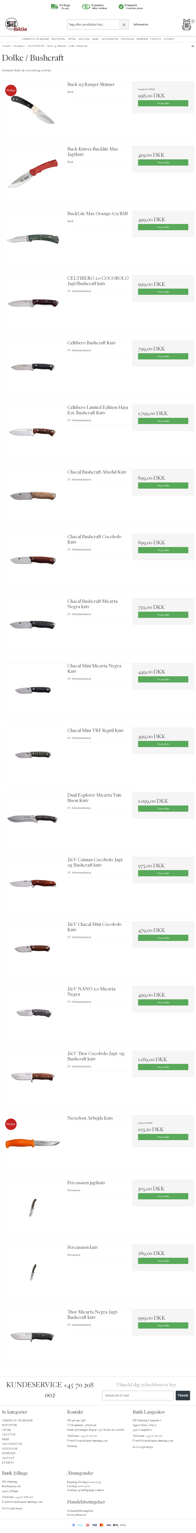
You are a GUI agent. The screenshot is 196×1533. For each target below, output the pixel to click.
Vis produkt (163, 103)
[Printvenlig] (192, 46)
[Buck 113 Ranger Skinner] (33, 110)
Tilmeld (183, 1395)
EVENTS (169, 39)
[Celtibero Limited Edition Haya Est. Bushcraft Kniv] (33, 433)
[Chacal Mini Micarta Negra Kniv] (33, 691)
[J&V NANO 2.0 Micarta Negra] (33, 1014)
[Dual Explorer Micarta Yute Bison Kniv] (33, 820)
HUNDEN (142, 39)
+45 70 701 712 (89, 1436)
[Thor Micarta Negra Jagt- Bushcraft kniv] (33, 1337)
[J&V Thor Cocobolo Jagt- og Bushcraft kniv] (33, 1079)
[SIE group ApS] (32, 24)
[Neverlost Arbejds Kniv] (33, 1143)
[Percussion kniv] (33, 1273)
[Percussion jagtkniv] (33, 1208)
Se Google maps (143, 1447)
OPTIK (72, 39)
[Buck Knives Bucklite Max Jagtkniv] (33, 174)
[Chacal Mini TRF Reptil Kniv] (33, 756)
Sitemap (72, 1445)
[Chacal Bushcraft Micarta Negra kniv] (33, 627)
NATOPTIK (58, 39)
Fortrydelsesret (76, 1514)
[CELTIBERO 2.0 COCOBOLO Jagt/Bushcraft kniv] (33, 304)
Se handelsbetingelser (80, 1510)
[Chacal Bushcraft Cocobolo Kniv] (33, 562)
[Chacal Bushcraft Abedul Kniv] (33, 497)
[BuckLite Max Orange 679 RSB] (33, 239)
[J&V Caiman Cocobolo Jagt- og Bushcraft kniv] (33, 885)
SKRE (95, 39)
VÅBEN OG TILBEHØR (35, 39)
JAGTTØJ (84, 39)
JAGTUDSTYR (109, 39)
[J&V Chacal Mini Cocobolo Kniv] (33, 950)
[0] (186, 24)
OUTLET (155, 39)
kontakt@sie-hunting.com (92, 1440)
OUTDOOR (127, 39)
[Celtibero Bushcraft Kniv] (33, 368)
